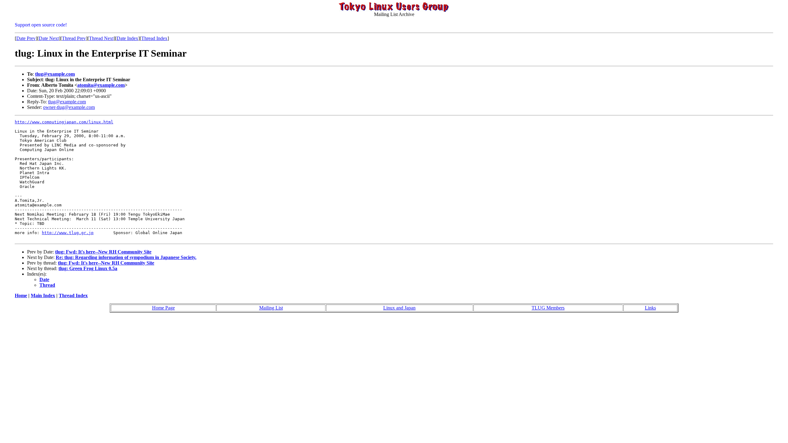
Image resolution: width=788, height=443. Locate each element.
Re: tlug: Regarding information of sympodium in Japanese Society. (126, 257)
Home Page (163, 307)
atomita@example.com (101, 85)
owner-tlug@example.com (69, 107)
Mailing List (271, 307)
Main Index (43, 295)
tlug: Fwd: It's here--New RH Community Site (103, 251)
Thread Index (154, 38)
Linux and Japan (399, 307)
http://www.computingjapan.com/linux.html (64, 122)
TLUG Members (548, 307)
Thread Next (101, 38)
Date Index (127, 38)
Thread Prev (74, 38)
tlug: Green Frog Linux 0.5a (87, 268)
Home (21, 295)
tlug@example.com (55, 74)
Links (650, 307)
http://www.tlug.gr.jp (68, 232)
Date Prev (26, 38)
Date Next (49, 38)
